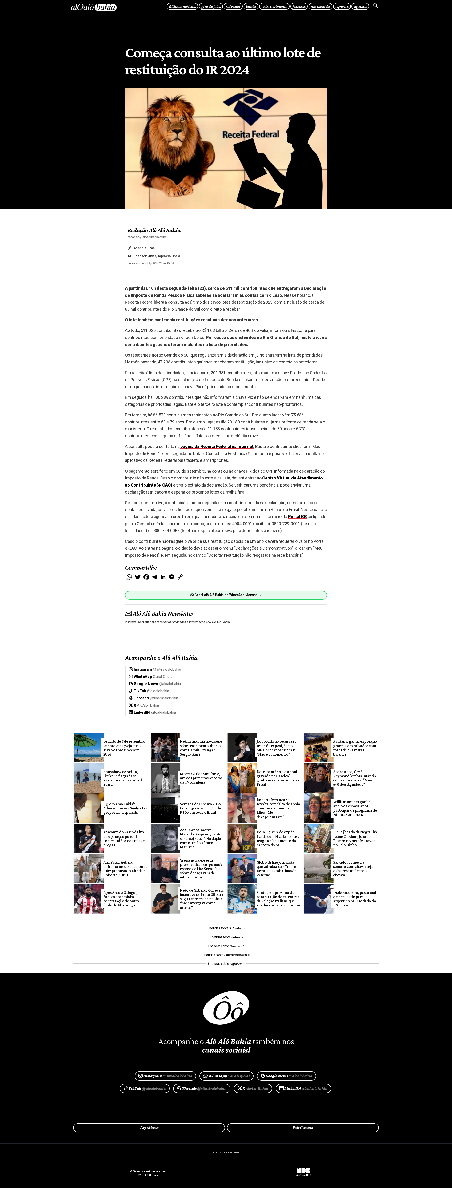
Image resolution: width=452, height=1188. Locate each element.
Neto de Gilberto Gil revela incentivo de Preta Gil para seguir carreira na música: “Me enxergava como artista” (201, 899)
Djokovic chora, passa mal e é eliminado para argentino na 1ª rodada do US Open (354, 898)
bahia (251, 6)
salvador (233, 6)
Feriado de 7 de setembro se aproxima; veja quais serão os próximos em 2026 (124, 747)
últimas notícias (182, 6)
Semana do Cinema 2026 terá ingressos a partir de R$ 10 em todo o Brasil (200, 808)
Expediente (149, 1127)
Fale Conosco (303, 1127)
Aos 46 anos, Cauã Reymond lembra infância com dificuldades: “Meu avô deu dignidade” (354, 778)
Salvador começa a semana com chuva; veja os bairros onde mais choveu (353, 868)
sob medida (320, 6)
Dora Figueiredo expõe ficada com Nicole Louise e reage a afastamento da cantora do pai (278, 838)
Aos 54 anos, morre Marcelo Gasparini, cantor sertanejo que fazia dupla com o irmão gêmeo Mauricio (201, 838)
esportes (341, 6)
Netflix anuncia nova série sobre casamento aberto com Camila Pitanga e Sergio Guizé (201, 747)
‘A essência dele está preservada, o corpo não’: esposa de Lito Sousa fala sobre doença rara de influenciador (201, 869)
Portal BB (297, 516)
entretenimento (274, 6)
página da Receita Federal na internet (216, 446)
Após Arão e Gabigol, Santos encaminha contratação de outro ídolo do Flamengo (121, 898)
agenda (360, 6)
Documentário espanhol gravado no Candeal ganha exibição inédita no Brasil (278, 778)
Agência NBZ (303, 1173)
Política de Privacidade (226, 1152)
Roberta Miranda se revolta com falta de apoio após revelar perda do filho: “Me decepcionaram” (278, 808)
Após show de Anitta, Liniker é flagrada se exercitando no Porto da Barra (123, 778)
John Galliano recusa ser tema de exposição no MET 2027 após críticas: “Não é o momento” (276, 747)
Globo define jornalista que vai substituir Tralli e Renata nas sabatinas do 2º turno (277, 868)
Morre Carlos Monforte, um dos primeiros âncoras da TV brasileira (201, 778)
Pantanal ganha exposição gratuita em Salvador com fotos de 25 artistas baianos (355, 747)
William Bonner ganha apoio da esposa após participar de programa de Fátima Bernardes (355, 808)
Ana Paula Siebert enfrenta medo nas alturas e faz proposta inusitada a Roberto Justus (125, 868)
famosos (299, 6)
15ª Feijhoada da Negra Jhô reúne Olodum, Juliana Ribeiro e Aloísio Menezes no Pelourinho (355, 838)
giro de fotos (211, 6)
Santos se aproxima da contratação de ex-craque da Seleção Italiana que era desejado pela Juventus (279, 898)
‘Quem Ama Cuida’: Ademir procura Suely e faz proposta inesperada (125, 808)
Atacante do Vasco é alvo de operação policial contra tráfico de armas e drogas (124, 838)
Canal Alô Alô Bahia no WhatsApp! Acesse (226, 595)
